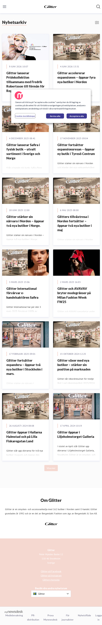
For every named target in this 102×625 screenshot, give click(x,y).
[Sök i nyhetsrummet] (98, 7)
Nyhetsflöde (84, 615)
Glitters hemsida (51, 579)
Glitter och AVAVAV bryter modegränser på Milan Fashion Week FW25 (74, 295)
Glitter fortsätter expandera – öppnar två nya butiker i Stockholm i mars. (24, 367)
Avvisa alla (55, 116)
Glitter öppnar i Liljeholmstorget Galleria (75, 434)
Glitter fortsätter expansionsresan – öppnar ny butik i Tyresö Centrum (76, 149)
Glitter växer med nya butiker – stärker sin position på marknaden (73, 364)
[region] (51, 106)
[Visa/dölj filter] (97, 22)
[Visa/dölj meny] (4, 6)
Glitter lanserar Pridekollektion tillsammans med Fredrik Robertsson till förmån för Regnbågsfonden (25, 82)
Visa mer (51, 468)
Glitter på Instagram (51, 575)
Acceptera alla (77, 116)
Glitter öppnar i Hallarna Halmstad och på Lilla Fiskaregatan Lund (24, 436)
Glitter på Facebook (51, 571)
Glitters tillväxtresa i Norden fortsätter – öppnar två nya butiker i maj (74, 223)
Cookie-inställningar (25, 116)
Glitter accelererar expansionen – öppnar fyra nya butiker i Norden (76, 77)
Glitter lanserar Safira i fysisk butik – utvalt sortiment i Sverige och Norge (23, 151)
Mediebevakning (14, 615)
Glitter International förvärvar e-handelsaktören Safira (22, 293)
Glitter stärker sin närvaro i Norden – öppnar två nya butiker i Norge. (25, 221)
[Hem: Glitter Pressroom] (50, 7)
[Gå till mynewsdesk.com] (13, 611)
